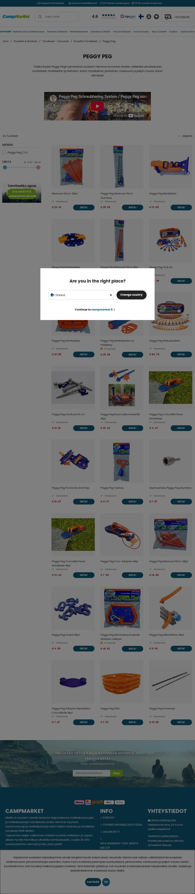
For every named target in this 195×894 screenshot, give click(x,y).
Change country (131, 295)
